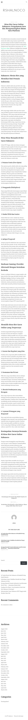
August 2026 (4, 629)
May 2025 (3, 660)
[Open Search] (26, 2)
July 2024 (3, 681)
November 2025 (5, 648)
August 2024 (4, 679)
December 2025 (5, 645)
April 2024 (3, 687)
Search (3, 560)
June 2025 (3, 658)
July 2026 (3, 631)
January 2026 (4, 643)
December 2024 (5, 671)
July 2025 (3, 656)
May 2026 (3, 635)
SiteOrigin (21, 716)
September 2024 (5, 677)
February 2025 (4, 666)
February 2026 (4, 641)
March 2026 (4, 639)
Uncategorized (5, 701)
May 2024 (3, 685)
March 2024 (4, 690)
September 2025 (5, 652)
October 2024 (4, 675)
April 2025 (3, 662)
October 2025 (4, 650)
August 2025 (4, 654)
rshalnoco (14, 10)
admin (14, 523)
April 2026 (3, 637)
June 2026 (3, 633)
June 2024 (3, 683)
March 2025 (4, 664)
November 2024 (5, 673)
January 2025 (4, 669)
